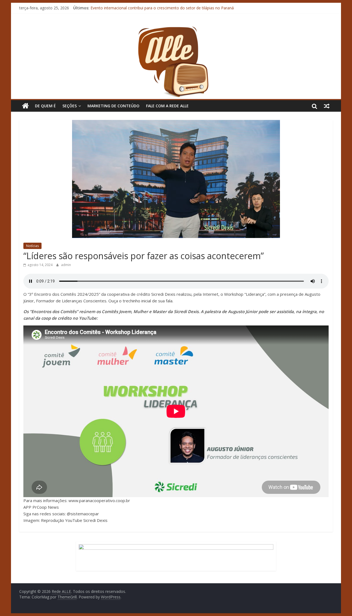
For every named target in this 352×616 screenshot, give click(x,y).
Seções (69, 105)
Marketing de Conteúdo (113, 105)
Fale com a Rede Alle (167, 105)
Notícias (32, 245)
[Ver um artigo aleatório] (327, 106)
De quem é (45, 105)
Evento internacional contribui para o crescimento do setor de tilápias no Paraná (162, 7)
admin (66, 264)
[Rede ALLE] (176, 29)
